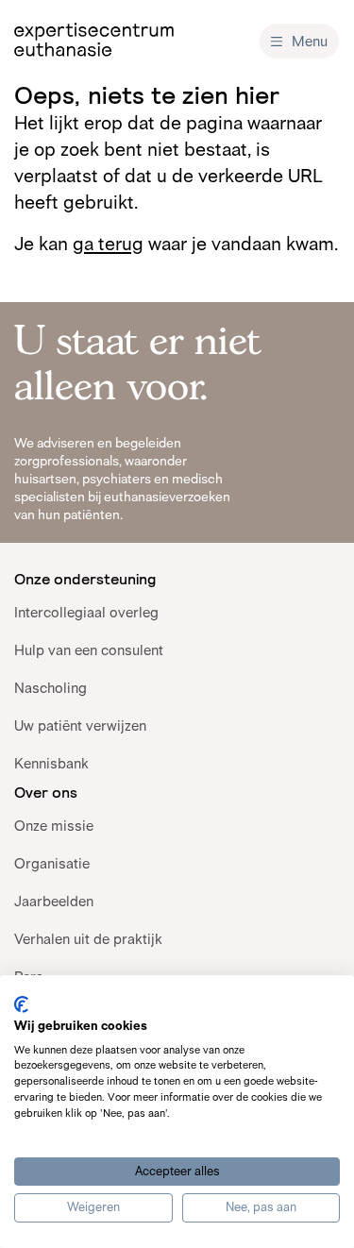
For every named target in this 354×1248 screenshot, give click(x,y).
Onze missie (53, 825)
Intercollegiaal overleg (86, 612)
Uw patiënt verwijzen (80, 725)
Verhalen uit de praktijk (88, 939)
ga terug (108, 243)
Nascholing (50, 688)
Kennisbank (51, 763)
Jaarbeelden (53, 901)
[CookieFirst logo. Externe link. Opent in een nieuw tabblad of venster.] (21, 1004)
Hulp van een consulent (88, 650)
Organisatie (52, 863)
